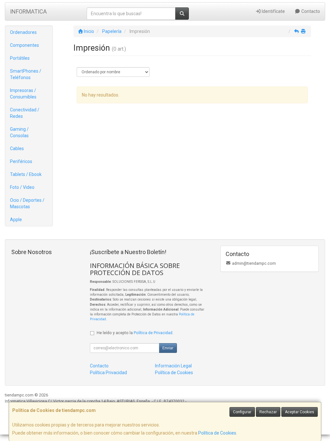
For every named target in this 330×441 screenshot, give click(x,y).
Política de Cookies (217, 433)
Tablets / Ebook (26, 174)
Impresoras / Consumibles (23, 93)
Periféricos (21, 161)
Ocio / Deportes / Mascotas (27, 203)
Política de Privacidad (153, 332)
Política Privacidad (108, 372)
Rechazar (268, 412)
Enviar (167, 348)
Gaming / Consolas (19, 132)
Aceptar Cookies (299, 412)
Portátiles (20, 58)
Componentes (24, 45)
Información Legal (173, 365)
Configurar (242, 412)
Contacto (310, 11)
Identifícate (273, 11)
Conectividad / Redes (24, 113)
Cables (17, 148)
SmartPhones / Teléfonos (25, 74)
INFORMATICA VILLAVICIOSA (28, 13)
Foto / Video (22, 187)
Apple (16, 219)
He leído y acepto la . (135, 332)
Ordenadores (23, 32)
